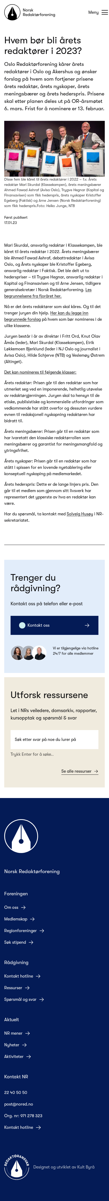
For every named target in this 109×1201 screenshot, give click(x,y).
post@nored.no (18, 1104)
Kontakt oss (38, 625)
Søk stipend (15, 942)
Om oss (11, 907)
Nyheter (11, 1045)
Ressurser (13, 987)
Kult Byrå (85, 1167)
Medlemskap (15, 919)
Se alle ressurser (76, 771)
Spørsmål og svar (20, 999)
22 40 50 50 (15, 1092)
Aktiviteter (14, 1056)
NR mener (13, 1033)
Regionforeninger (20, 930)
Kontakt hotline (18, 976)
